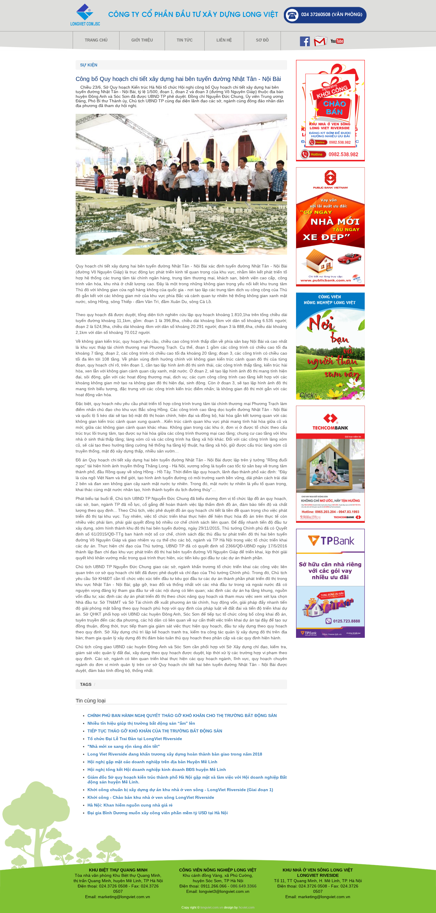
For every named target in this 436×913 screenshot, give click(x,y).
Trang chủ (96, 40)
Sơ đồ (262, 40)
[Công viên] (330, 345)
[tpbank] (330, 583)
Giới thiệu (142, 40)
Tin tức (184, 40)
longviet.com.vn (212, 907)
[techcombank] (330, 463)
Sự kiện (88, 65)
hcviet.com (246, 907)
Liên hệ (224, 40)
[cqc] (330, 226)
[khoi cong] (330, 110)
